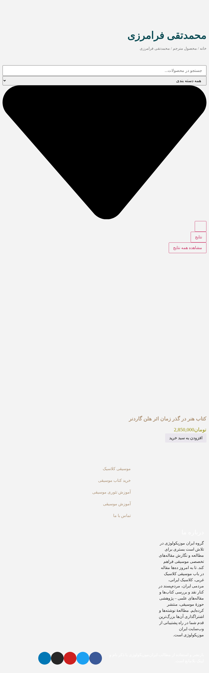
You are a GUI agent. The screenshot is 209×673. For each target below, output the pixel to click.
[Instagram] (57, 658)
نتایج (198, 237)
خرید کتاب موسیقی (114, 480)
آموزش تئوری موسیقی (111, 492)
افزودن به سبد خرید (185, 438)
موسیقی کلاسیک (117, 469)
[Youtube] (70, 658)
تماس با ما (122, 515)
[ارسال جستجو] (200, 226)
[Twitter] (82, 658)
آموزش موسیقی (117, 504)
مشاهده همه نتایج (187, 247)
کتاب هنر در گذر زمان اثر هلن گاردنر (167, 418)
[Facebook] (95, 658)
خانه (203, 48)
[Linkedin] (44, 658)
